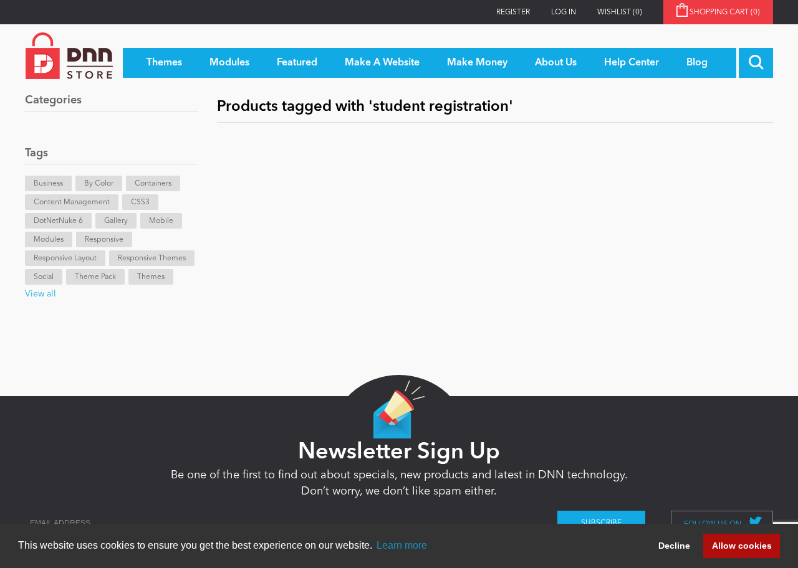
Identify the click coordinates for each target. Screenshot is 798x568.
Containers (153, 183)
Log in (563, 12)
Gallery (116, 221)
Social (44, 277)
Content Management (72, 202)
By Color (98, 183)
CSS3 (140, 202)
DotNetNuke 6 (58, 221)
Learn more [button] (402, 545)
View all (40, 294)
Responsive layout (65, 258)
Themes (151, 277)
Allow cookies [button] (742, 546)
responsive (104, 240)
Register (513, 12)
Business (48, 183)
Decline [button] (674, 546)
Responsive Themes (152, 258)
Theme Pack (95, 277)
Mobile (161, 221)
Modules (49, 240)
